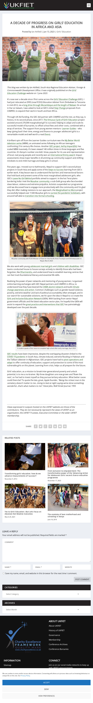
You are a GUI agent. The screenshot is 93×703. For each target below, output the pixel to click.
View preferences (46, 696)
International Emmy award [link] (63, 155)
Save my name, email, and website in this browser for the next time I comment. (41, 573)
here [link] (47, 134)
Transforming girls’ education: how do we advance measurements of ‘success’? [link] (23, 474)
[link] (18, 5)
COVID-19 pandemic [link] (16, 356)
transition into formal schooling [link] (39, 196)
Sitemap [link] (7, 665)
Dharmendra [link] (26, 272)
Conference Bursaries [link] (59, 649)
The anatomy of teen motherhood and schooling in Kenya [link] (64, 515)
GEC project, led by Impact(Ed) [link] (63, 146)
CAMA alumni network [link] (53, 287)
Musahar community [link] (39, 181)
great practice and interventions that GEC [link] (45, 304)
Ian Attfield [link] (37, 31)
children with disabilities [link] (68, 266)
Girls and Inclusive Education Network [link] (24, 298)
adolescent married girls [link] (41, 266)
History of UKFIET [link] (57, 630)
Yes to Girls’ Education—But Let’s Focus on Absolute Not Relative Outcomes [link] (23, 513)
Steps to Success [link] (56, 169)
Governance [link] (54, 635)
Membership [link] (54, 639)
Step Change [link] (60, 108)
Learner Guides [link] (69, 128)
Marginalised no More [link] (66, 190)
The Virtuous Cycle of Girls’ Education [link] (61, 119)
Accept (46, 682)
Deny (46, 689)
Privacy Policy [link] (25, 676)
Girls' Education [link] (64, 31)
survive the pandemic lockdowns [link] (65, 193)
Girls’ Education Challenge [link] (65, 99)
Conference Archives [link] (58, 644)
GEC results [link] (12, 353)
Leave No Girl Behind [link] (22, 178)
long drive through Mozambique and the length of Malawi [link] (49, 105)
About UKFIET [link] (55, 625)
